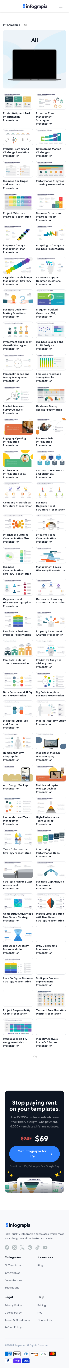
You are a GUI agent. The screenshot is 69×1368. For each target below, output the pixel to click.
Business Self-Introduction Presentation (44, 442)
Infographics (11, 25)
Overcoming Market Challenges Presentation (48, 152)
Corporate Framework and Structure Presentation (50, 474)
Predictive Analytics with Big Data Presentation (48, 663)
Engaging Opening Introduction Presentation (14, 442)
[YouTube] (45, 1247)
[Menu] (60, 6)
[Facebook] (7, 1247)
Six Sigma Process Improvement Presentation (47, 982)
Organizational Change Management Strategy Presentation (17, 281)
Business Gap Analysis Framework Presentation (50, 885)
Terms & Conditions (17, 1320)
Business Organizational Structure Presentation (50, 506)
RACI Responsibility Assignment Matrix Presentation (15, 1042)
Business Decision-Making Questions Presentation (15, 313)
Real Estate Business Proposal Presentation (17, 633)
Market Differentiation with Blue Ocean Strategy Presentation (50, 917)
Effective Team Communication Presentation (46, 538)
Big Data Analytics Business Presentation (50, 693)
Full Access (37, 1360)
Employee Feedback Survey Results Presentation (48, 377)
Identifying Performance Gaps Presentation (48, 853)
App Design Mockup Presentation (15, 787)
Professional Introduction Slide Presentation (14, 474)
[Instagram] (14, 1247)
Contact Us (45, 1320)
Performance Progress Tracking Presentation (50, 182)
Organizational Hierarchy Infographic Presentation (17, 602)
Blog (40, 1265)
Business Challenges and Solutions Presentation (15, 184)
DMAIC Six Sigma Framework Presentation (46, 949)
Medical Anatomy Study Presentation (51, 722)
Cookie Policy (13, 1312)
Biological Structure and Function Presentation (15, 724)
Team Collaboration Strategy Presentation (17, 851)
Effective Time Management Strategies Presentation (45, 118)
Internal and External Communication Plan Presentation (16, 538)
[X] (22, 1247)
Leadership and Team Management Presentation (16, 821)
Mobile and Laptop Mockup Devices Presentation (47, 789)
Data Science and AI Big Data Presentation (17, 693)
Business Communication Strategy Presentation (17, 570)
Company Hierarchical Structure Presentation (17, 504)
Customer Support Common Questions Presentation (48, 281)
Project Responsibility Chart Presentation (17, 1012)
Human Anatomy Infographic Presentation (13, 756)
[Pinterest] (30, 1247)
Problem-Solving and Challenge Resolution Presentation (16, 152)
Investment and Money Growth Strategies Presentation (17, 345)
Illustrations (12, 1287)
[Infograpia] (35, 6)
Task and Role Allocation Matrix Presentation (51, 1012)
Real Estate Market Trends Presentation (16, 661)
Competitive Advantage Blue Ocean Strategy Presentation (18, 917)
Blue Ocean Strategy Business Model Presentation (16, 949)
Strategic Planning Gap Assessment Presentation (17, 885)
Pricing (42, 1305)
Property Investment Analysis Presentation (49, 633)
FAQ (40, 1312)
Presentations (13, 1280)
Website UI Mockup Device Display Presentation (48, 756)
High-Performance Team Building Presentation (47, 821)
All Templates (13, 1265)
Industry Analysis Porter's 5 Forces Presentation (47, 1042)
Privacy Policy (13, 1305)
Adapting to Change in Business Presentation (50, 247)
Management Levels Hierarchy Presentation (51, 568)
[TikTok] (37, 1247)
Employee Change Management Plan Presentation (14, 249)
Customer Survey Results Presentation (49, 407)
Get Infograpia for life (32, 1153)
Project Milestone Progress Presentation (17, 215)
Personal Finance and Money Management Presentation (16, 377)
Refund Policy (13, 1327)
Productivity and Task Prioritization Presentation (16, 117)
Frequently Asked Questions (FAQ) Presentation (47, 313)
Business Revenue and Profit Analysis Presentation (49, 345)
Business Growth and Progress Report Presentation (49, 217)
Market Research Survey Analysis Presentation (13, 409)
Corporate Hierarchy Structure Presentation (50, 600)
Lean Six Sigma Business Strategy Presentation (18, 980)
